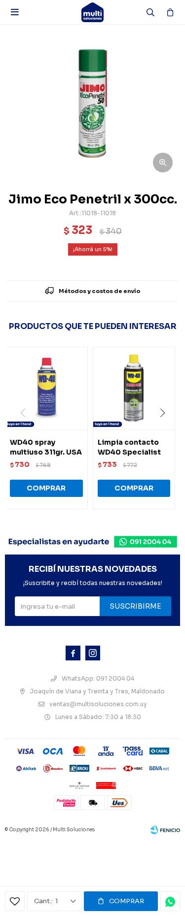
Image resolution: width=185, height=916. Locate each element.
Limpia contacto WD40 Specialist (129, 447)
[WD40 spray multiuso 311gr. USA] (46, 388)
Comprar (126, 901)
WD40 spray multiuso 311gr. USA (46, 447)
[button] (166, 433)
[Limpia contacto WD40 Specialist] (134, 388)
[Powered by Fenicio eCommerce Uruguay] (165, 829)
